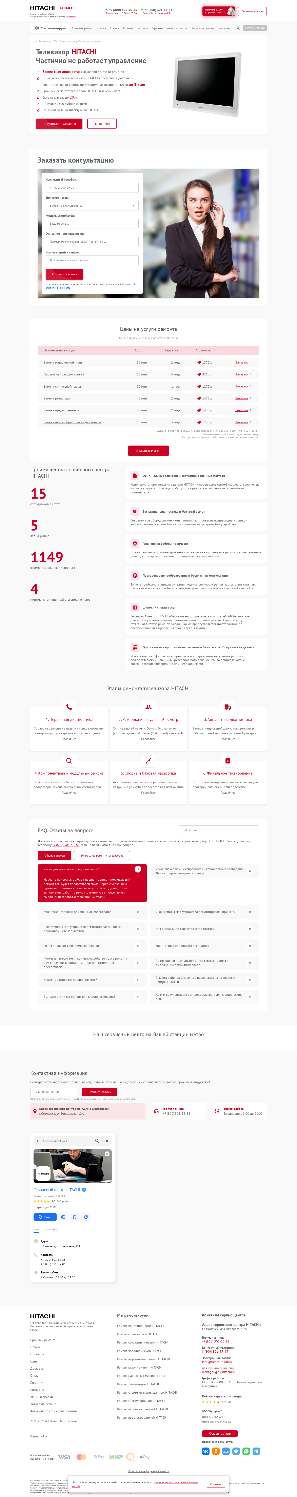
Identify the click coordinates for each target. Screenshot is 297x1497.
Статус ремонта (255, 28)
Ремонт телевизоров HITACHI (138, 1384)
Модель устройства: (60, 215)
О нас (114, 28)
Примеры (37, 1354)
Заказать (241, 362)
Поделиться (206, 1451)
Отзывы (128, 28)
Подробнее (69, 739)
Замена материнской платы (63, 362)
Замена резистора (57, 398)
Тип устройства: (57, 198)
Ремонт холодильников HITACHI (140, 1351)
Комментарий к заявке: (63, 252)
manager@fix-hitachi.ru (218, 1372)
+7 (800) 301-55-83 (123, 10)
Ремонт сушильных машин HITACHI (142, 1376)
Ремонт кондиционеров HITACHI (140, 1326)
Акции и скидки (177, 28)
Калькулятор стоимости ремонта (53, 1411)
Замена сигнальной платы (62, 386)
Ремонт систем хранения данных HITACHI (147, 1392)
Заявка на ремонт (202, 28)
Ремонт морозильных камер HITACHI (143, 1359)
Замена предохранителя (61, 410)
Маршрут (48, 1217)
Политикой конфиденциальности (118, 1098)
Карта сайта (38, 1436)
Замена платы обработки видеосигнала (72, 422)
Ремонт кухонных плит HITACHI (139, 1367)
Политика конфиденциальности (148, 1471)
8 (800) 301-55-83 (215, 1351)
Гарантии (157, 28)
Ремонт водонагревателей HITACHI (142, 1417)
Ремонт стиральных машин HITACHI (142, 1342)
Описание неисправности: (65, 233)
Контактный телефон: (61, 179)
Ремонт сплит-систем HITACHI (138, 1334)
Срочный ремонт (83, 28)
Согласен (215, 1484)
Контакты (224, 28)
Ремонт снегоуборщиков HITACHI (141, 1401)
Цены (100, 28)
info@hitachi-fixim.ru (217, 1362)
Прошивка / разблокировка (64, 374)
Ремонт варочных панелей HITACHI (142, 1409)
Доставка (142, 28)
